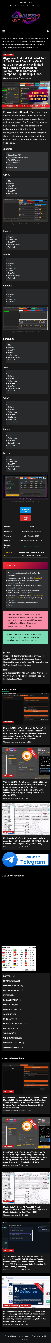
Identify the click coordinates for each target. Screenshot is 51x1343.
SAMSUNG (7, 1014)
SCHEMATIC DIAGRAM (13, 1024)
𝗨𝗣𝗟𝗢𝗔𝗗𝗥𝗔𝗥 (23, 552)
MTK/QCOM (8, 55)
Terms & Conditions (34, 6)
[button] (4, 31)
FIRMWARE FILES (10, 981)
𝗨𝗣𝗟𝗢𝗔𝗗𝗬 (26, 555)
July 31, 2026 (25, 798)
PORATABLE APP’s (11, 1009)
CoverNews (36, 1336)
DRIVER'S (7, 976)
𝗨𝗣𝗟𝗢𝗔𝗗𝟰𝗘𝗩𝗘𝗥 (37, 552)
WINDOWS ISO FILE (11, 1038)
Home (11, 6)
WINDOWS (8, 1033)
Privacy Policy (20, 6)
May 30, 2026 (25, 1324)
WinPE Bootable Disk (12, 1047)
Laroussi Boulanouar (11, 78)
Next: (25, 674)
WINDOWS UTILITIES (12, 1043)
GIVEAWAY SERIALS (11, 990)
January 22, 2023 (26, 78)
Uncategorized (9, 1028)
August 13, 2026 (26, 742)
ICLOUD (6, 995)
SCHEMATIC (8, 1019)
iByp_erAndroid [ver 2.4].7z (31, 531)
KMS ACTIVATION (10, 1000)
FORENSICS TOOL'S (11, 986)
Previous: (25, 659)
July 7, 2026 (25, 847)
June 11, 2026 (25, 1270)
